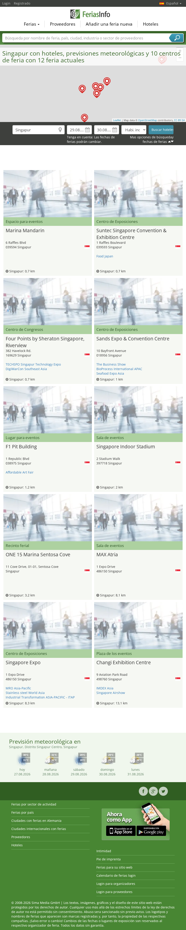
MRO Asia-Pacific (18, 688)
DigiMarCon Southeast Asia (26, 369)
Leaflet (117, 120)
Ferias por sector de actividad (33, 804)
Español (172, 3)
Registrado (22, 3)
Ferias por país (22, 812)
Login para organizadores (115, 883)
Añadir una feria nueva (109, 24)
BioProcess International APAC (119, 369)
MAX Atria (107, 554)
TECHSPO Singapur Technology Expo (33, 364)
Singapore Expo (23, 662)
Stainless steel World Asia (25, 693)
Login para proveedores (114, 892)
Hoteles (150, 24)
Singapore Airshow (110, 693)
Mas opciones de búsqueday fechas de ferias (152, 139)
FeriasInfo (93, 14)
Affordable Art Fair (20, 472)
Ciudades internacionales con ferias (38, 829)
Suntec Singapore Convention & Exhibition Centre (131, 233)
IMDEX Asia (104, 688)
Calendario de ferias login (116, 875)
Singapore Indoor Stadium (125, 446)
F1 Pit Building (21, 446)
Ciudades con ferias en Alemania (36, 820)
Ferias (30, 24)
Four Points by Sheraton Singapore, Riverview (45, 341)
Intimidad (103, 851)
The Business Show (111, 364)
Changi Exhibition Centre (123, 662)
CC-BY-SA (179, 120)
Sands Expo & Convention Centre (132, 338)
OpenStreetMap (147, 120)
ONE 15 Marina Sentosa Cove (38, 554)
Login (6, 3)
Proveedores (62, 24)
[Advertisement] (93, 159)
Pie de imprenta (108, 859)
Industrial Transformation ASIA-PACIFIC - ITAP (40, 697)
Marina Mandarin (25, 230)
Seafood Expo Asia (110, 373)
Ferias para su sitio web (114, 867)
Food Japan (104, 256)
